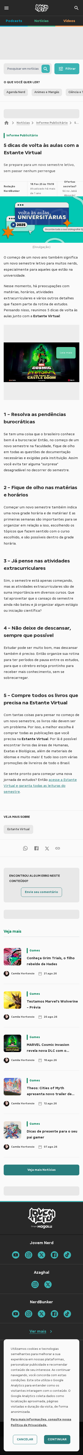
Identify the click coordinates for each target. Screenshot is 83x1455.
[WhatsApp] (25, 848)
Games (35, 950)
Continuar (57, 1439)
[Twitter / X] (47, 848)
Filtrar (70, 68)
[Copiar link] (57, 848)
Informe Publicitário (52, 122)
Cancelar (25, 1439)
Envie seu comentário (41, 892)
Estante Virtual (18, 829)
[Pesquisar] (46, 69)
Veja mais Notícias (41, 1169)
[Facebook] (36, 848)
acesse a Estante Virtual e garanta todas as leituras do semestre (40, 786)
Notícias (23, 122)
